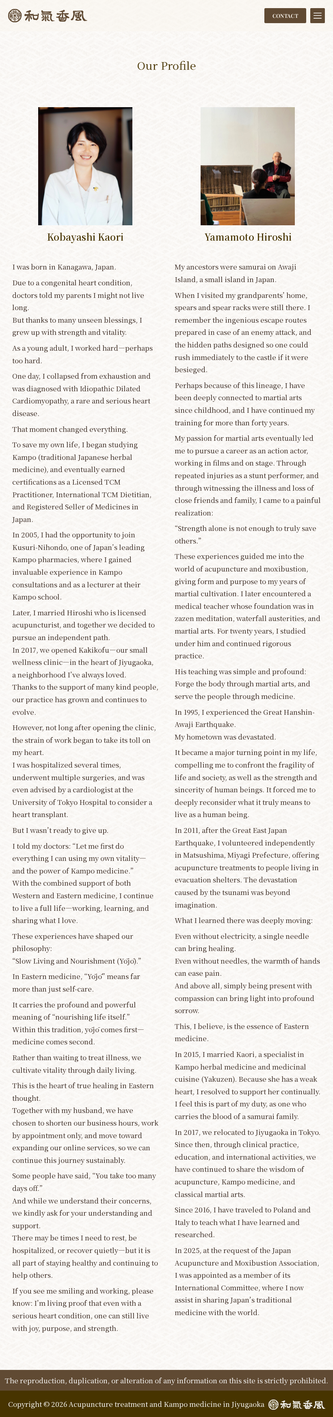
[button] (317, 15)
